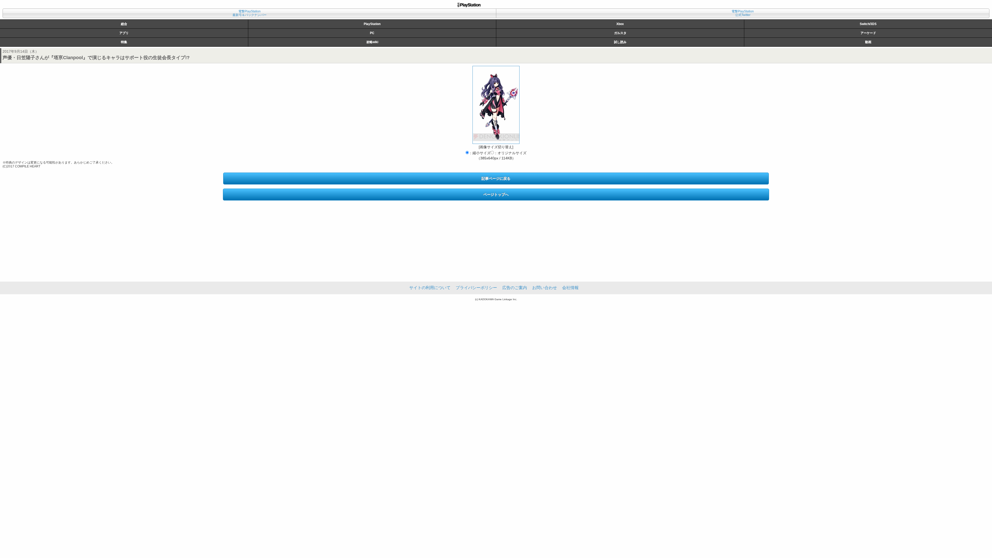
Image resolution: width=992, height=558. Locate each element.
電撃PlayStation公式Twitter (743, 13)
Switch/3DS (868, 24)
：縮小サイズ (480, 153)
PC (372, 33)
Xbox (620, 24)
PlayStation (372, 24)
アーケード (868, 33)
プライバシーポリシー (476, 287)
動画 (868, 42)
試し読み (620, 42)
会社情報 (570, 287)
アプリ (124, 33)
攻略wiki (372, 42)
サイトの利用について (430, 287)
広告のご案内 (514, 287)
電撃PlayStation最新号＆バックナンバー (250, 13)
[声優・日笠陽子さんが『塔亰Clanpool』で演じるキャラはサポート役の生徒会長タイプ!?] (496, 105)
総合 (124, 24)
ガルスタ (620, 33)
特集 (124, 42)
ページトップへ (496, 194)
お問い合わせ (544, 287)
